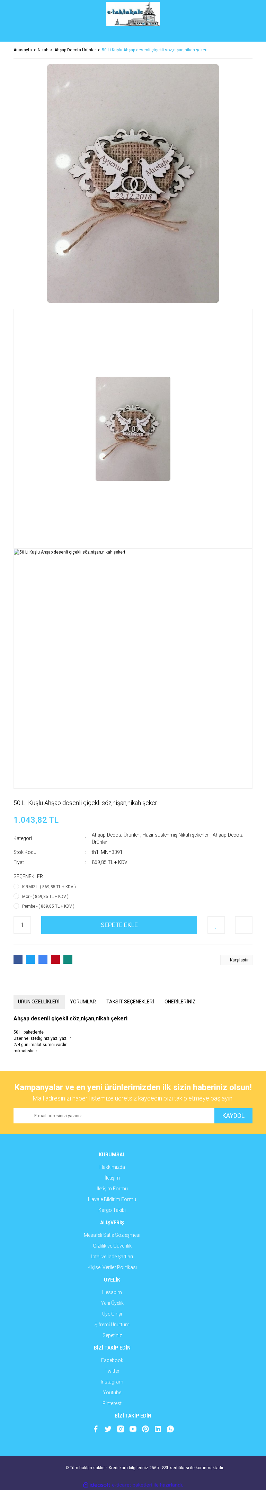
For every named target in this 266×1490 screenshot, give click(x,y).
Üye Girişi (112, 1314)
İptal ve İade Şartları (112, 1256)
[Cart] (242, 35)
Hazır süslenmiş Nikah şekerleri (176, 835)
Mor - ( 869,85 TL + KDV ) (45, 896)
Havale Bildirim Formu (112, 1199)
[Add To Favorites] (216, 925)
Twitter (112, 1371)
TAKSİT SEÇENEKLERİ (130, 1001)
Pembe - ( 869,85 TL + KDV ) (48, 906)
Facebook (112, 1360)
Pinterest (112, 1403)
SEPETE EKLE (119, 924)
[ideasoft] (96, 1485)
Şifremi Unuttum (112, 1324)
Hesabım (112, 1292)
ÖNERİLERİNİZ (180, 1001)
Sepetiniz (112, 1335)
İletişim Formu (112, 1188)
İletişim (112, 1178)
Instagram (112, 1382)
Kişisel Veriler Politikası (112, 1267)
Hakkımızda (112, 1167)
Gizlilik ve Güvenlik (112, 1246)
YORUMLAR (83, 1001)
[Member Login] (133, 35)
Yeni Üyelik (112, 1303)
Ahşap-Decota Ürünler (115, 835)
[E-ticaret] (132, 1485)
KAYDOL (233, 1115)
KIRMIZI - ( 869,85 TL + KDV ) (49, 886)
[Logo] (133, 14)
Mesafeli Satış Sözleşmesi (112, 1235)
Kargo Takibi (112, 1210)
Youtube (112, 1392)
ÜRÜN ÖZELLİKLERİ (39, 1001)
